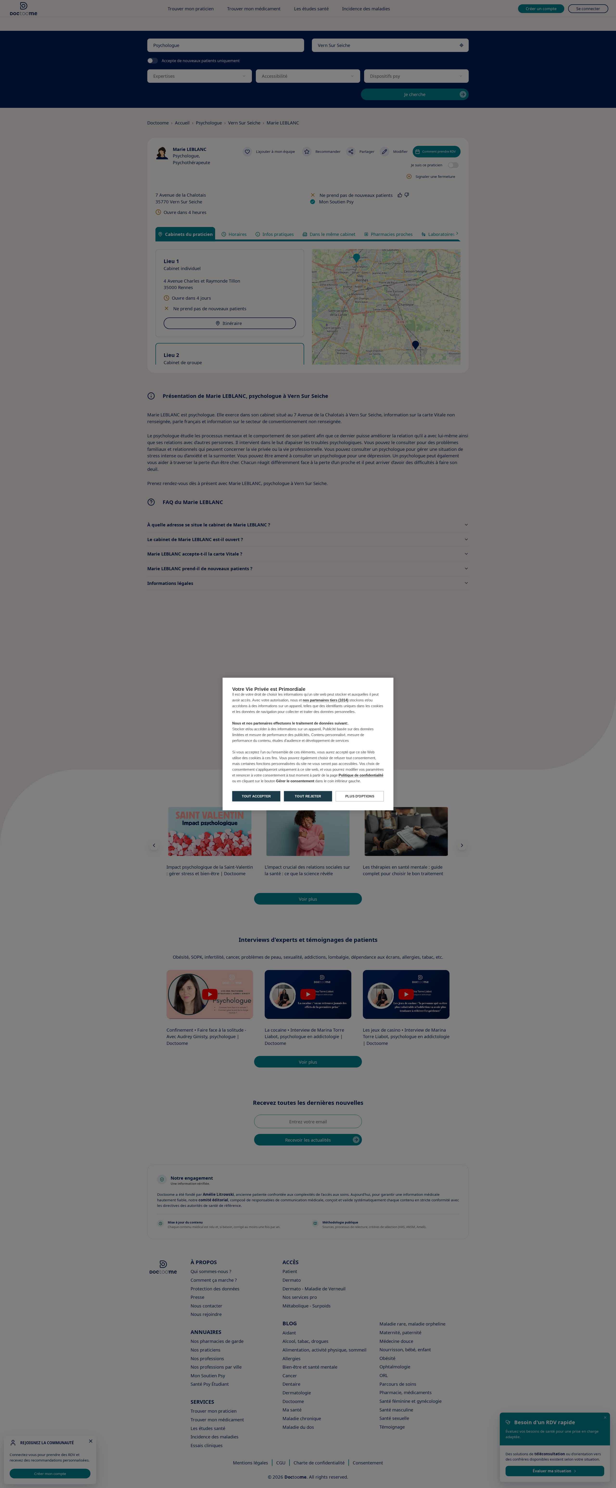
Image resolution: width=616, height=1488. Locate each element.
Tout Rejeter (308, 796)
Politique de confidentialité (361, 775)
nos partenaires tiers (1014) (325, 700)
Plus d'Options (359, 796)
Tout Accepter (256, 796)
